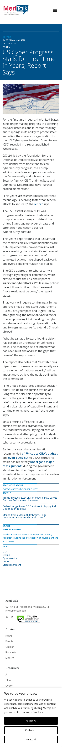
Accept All (31, 720)
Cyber (9, 685)
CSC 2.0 (6, 554)
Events (9, 641)
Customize (31, 730)
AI (7, 674)
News (9, 635)
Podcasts (11, 652)
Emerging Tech (11, 489)
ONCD (6, 561)
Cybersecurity (29, 489)
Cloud (9, 680)
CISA (5, 551)
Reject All (31, 739)
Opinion (10, 646)
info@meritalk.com (16, 610)
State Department (12, 564)
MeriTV (10, 657)
